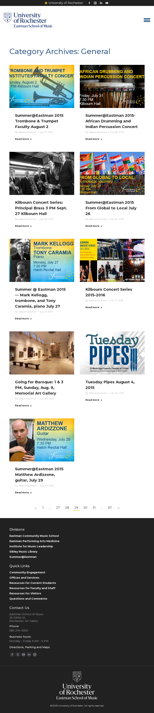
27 (58, 507)
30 (85, 507)
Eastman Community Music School (34, 536)
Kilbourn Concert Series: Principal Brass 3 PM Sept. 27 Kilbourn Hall (41, 208)
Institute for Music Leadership (31, 546)
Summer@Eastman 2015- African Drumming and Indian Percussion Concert (111, 121)
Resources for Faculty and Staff (32, 588)
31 (94, 507)
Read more (22, 139)
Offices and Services (24, 577)
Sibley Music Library (23, 551)
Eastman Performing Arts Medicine (34, 541)
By (26, 132)
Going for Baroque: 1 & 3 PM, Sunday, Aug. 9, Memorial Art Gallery (39, 387)
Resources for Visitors (25, 593)
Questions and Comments (28, 598)
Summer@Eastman (23, 557)
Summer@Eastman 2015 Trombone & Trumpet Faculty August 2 (39, 121)
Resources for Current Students (32, 583)
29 (76, 507)
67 (110, 507)
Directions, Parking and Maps (29, 647)
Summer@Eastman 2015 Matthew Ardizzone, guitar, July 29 (39, 474)
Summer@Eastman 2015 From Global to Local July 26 (111, 208)
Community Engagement (27, 572)
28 (67, 507)
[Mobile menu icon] (147, 20)
